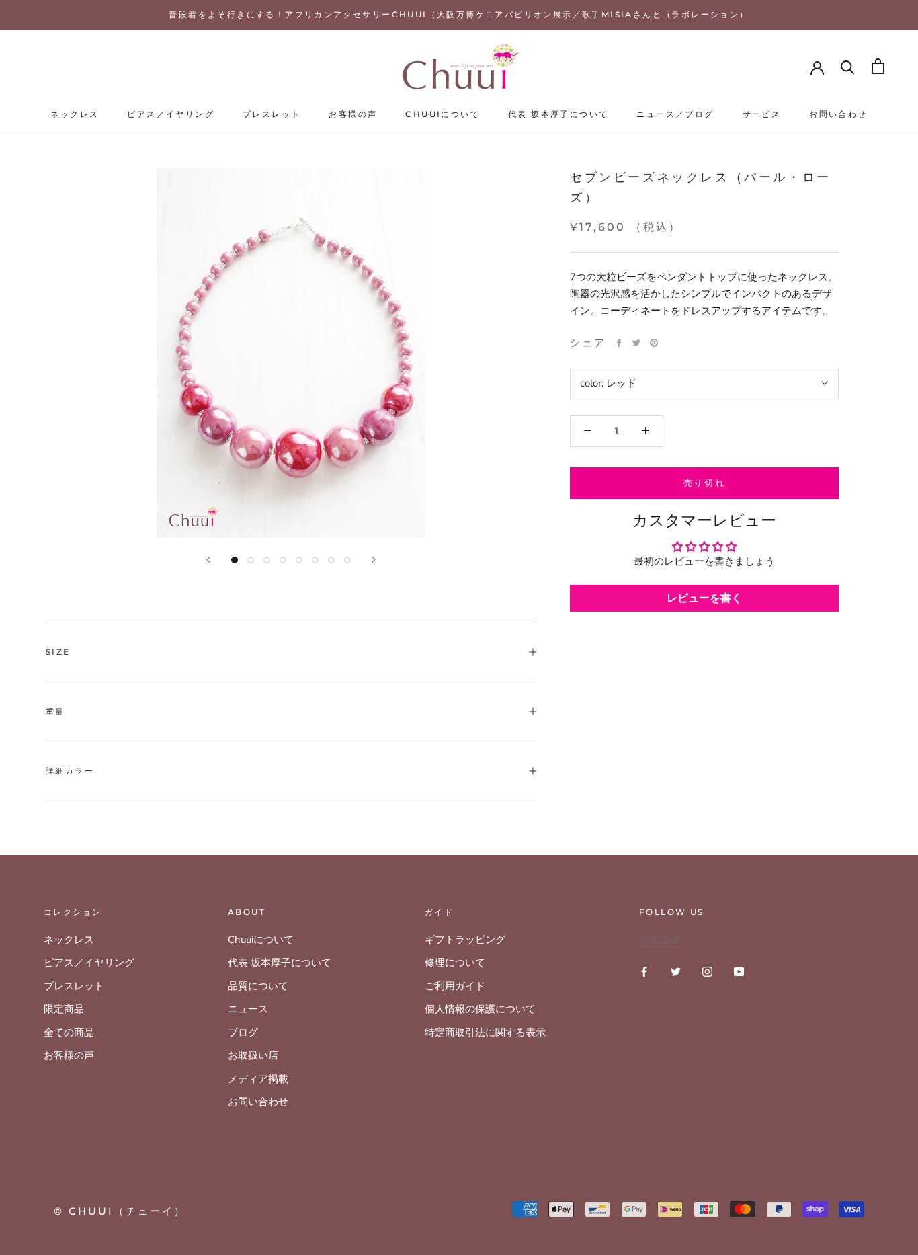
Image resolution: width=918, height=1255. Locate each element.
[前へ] (208, 560)
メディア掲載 (258, 1079)
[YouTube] (739, 971)
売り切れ (704, 482)
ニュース (248, 1009)
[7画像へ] (331, 560)
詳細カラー (70, 771)
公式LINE (660, 940)
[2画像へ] (250, 560)
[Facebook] (619, 343)
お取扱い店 (253, 1055)
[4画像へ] (283, 560)
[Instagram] (707, 971)
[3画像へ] (266, 560)
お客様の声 (353, 114)
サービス (762, 114)
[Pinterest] (654, 343)
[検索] (848, 66)
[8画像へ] (347, 560)
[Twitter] (636, 343)
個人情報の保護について (480, 1009)
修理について (455, 962)
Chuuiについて (442, 114)
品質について (258, 986)
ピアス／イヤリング (170, 114)
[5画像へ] (299, 560)
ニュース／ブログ (675, 114)
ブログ (243, 1032)
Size (58, 652)
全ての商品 (69, 1032)
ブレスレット (271, 114)
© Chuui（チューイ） (120, 1211)
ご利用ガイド (455, 986)
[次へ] (374, 560)
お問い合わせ (838, 114)
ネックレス (74, 114)
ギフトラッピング (465, 939)
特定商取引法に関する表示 (485, 1032)
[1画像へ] (234, 560)
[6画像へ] (315, 560)
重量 (55, 711)
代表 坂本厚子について (558, 114)
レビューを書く (704, 598)
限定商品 (64, 1009)
